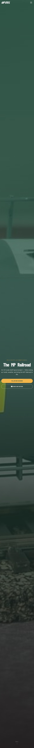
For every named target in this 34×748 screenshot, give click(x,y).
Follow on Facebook (17, 381)
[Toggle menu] (31, 2)
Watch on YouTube (18, 386)
